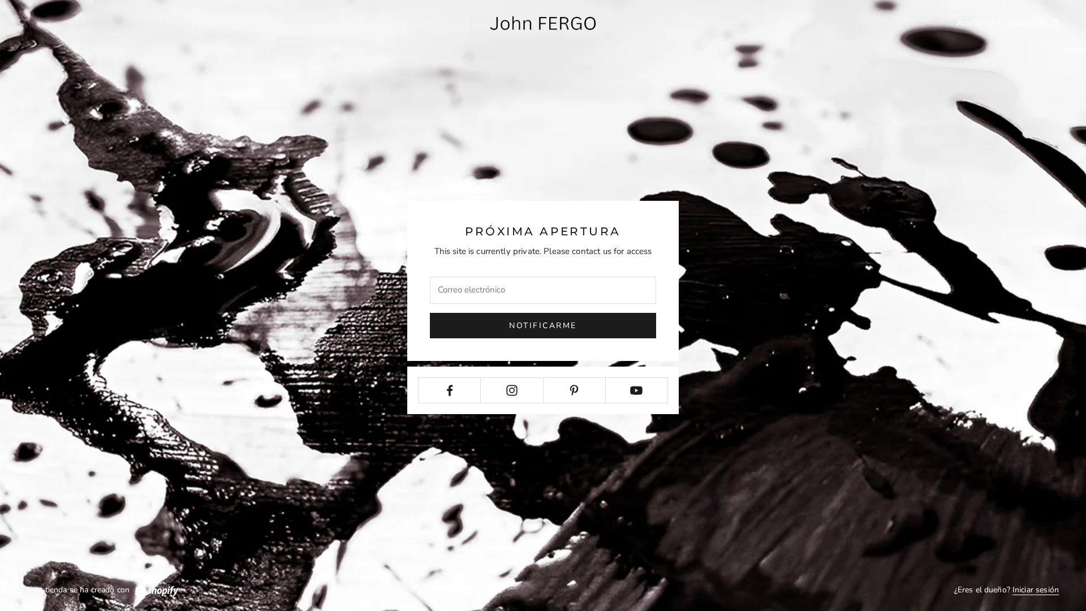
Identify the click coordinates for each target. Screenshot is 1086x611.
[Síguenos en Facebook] (449, 390)
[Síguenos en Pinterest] (574, 390)
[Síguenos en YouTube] (636, 390)
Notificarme (543, 325)
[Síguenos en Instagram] (511, 390)
